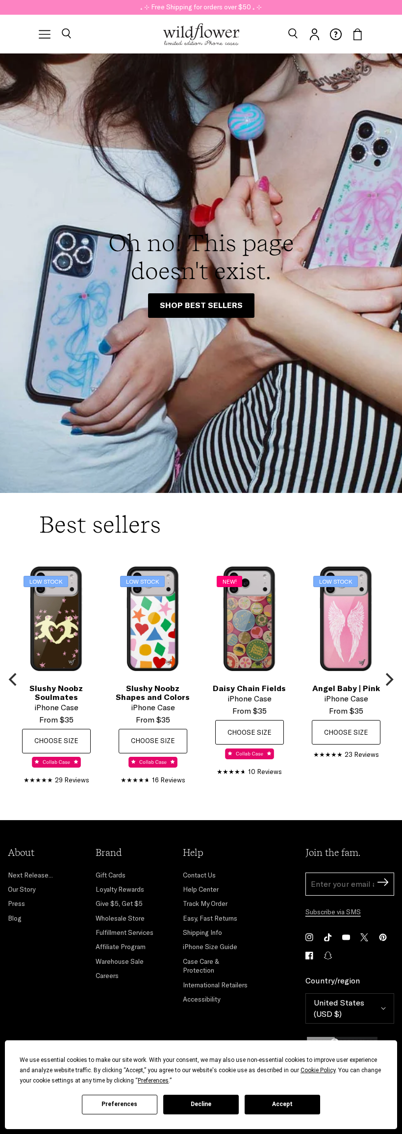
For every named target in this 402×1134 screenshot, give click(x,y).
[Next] (388, 680)
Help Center (201, 889)
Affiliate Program (121, 947)
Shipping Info (202, 932)
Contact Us (199, 875)
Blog (15, 918)
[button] (66, 34)
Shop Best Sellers (201, 305)
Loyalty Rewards (120, 889)
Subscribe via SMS (333, 912)
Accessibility (201, 999)
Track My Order (205, 903)
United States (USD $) (339, 1008)
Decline (201, 1104)
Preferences (119, 1104)
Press (16, 903)
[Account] (314, 34)
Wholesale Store (120, 918)
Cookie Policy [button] (318, 1070)
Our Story (21, 889)
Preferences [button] (153, 1080)
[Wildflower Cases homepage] (201, 34)
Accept (282, 1104)
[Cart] (357, 34)
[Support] (336, 34)
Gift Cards (111, 875)
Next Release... (30, 875)
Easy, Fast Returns (210, 918)
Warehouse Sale (120, 961)
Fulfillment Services (124, 932)
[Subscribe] (383, 883)
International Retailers (215, 985)
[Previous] (14, 680)
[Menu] (44, 34)
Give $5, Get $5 (119, 903)
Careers (107, 975)
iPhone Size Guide (210, 947)
